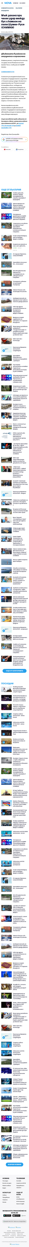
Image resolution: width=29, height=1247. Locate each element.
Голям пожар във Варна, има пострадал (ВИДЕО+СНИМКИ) (20, 237)
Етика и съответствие (9, 1237)
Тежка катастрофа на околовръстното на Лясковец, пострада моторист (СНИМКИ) (20, 698)
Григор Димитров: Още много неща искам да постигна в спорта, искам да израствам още (20, 813)
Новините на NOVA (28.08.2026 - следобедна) (18, 1052)
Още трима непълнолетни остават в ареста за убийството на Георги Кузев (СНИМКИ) (20, 368)
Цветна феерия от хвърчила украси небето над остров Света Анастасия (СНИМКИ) (19, 207)
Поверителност (5, 1235)
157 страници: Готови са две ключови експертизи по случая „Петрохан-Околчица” (20, 1138)
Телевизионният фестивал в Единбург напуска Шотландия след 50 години (19, 689)
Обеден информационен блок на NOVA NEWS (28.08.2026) (20, 1155)
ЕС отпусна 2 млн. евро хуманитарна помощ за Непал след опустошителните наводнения (20, 1072)
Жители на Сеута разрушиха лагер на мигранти (19, 740)
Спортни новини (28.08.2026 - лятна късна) (18, 715)
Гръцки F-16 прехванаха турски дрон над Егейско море (20, 1089)
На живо (22, 3)
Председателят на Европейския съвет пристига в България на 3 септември (20, 996)
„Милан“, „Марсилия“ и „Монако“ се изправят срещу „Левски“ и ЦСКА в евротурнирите (20, 1099)
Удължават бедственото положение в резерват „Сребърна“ (20, 358)
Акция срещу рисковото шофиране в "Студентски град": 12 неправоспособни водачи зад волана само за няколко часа (20, 330)
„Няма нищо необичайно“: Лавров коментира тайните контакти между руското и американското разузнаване (19, 472)
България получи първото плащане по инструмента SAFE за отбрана (19, 406)
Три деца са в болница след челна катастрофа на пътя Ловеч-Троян (20, 510)
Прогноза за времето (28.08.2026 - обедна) (19, 492)
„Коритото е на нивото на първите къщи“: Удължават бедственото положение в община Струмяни (20, 227)
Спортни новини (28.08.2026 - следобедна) (18, 1044)
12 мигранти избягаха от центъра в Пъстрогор (19, 283)
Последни (5, 1181)
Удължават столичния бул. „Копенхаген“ (20, 263)
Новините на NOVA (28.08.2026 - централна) (18, 863)
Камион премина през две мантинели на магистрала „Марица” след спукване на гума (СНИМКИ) (20, 552)
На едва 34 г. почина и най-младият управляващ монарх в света (19, 987)
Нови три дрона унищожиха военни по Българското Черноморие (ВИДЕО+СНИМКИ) (19, 310)
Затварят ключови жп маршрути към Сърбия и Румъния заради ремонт (20, 300)
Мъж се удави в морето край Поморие (20, 560)
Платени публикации (19, 1237)
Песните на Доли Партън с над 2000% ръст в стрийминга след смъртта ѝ (19, 707)
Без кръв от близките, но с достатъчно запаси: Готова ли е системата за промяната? (19, 580)
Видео (4, 1188)
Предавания (6, 1197)
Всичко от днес (7, 1183)
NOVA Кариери (20, 1201)
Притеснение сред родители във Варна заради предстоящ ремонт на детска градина (19, 620)
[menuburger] (2, 3)
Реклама (9, 1230)
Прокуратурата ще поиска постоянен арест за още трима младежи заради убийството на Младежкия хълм (19, 661)
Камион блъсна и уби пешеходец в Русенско (20, 290)
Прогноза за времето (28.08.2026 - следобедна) (19, 348)
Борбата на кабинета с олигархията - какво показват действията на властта (20, 590)
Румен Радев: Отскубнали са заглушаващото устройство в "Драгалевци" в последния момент (19, 541)
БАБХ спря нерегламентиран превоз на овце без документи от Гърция (19, 460)
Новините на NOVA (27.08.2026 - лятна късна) (18, 724)
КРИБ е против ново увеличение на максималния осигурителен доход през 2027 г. (19, 436)
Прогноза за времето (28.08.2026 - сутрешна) (20, 628)
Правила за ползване (21, 1235)
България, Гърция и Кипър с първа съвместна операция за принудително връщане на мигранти (20, 761)
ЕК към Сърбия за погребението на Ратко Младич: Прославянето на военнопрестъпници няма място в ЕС (20, 794)
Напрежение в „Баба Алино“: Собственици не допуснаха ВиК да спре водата (20, 388)
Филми (4, 1202)
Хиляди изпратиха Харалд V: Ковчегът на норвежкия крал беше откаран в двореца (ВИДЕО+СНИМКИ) (19, 824)
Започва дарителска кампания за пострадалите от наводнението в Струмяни (19, 274)
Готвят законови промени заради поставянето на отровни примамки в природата (19, 196)
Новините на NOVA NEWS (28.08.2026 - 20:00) (20, 832)
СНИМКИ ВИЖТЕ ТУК (7, 71)
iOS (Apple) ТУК (9, 125)
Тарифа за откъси (20, 1232)
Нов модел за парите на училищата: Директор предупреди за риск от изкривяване (20, 397)
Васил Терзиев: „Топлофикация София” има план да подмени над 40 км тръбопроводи (19, 521)
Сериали (5, 1199)
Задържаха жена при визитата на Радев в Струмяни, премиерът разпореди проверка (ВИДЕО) (20, 417)
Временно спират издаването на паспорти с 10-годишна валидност (20, 320)
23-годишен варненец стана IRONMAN (19, 254)
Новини (15, 3)
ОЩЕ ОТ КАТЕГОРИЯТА (14, 671)
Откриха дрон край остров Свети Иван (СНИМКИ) (19, 529)
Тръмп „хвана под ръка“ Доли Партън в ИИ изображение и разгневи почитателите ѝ (20, 1006)
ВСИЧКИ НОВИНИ (14, 1164)
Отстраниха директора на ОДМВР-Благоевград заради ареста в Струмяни (19, 217)
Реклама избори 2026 (16, 1230)
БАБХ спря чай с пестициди (17, 339)
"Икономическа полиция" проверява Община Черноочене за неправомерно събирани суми (20, 379)
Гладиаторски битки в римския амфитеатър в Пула (20, 732)
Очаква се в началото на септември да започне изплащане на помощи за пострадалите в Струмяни (20, 648)
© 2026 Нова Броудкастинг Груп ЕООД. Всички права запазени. (14, 1241)
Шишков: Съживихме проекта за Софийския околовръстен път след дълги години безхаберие (20, 484)
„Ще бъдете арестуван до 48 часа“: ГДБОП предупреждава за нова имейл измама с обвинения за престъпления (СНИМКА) (20, 448)
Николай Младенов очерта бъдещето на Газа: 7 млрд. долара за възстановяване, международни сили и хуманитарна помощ (20, 976)
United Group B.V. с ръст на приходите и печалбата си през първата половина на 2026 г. (20, 920)
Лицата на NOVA (21, 1183)
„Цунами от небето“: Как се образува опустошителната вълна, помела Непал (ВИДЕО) (19, 909)
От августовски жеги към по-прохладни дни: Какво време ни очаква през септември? (20, 610)
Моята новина (7, 1185)
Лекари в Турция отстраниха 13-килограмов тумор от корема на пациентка (20, 1081)
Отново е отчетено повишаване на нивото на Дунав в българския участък (20, 570)
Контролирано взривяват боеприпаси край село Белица (20, 637)
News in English (20, 1203)
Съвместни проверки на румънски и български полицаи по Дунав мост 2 (20, 502)
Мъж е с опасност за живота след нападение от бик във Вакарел (19, 426)
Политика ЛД (13, 1235)
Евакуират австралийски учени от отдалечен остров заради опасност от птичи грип (20, 751)
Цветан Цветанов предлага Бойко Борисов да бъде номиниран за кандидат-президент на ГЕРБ (20, 600)
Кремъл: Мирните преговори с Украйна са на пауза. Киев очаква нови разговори (20, 803)
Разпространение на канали (10, 1232)
